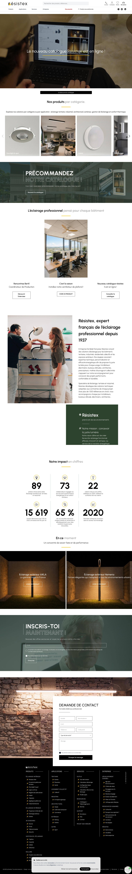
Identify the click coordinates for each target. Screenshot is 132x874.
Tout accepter (85, 869)
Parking (57, 820)
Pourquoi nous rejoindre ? (112, 812)
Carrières (108, 820)
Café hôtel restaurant (61, 809)
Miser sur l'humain (110, 799)
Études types (83, 794)
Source (31, 824)
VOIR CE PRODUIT (66, 294)
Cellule (31, 845)
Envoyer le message (76, 757)
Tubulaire (31, 798)
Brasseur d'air (32, 779)
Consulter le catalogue (110, 295)
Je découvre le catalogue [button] (66, 92)
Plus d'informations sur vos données (38, 656)
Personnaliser (95, 869)
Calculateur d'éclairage (86, 782)
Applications (22, 9)
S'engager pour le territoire (110, 790)
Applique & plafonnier (35, 801)
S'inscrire (31, 661)
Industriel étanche (34, 803)
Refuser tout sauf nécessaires (69, 869)
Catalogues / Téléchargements (85, 803)
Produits (11, 9)
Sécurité (31, 832)
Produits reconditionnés (86, 9)
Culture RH (108, 809)
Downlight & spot (33, 787)
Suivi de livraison (84, 779)
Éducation (57, 782)
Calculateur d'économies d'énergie (87, 791)
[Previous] (2, 136)
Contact (82, 819)
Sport (56, 830)
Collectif (57, 792)
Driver (30, 826)
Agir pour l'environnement (109, 782)
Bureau (56, 779)
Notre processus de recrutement (110, 816)
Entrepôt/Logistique (60, 799)
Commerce (58, 812)
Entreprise (46, 9)
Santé (56, 785)
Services (34, 9)
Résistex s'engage (110, 794)
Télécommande (33, 829)
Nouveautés (68, 9)
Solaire (31, 816)
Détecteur (31, 847)
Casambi (31, 842)
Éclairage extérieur (34, 814)
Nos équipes (108, 822)
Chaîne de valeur (110, 786)
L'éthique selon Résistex (111, 802)
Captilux (31, 839)
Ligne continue (33, 790)
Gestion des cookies (104, 869)
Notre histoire (109, 830)
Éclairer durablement (111, 796)
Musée (56, 807)
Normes (82, 807)
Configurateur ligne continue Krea (85, 786)
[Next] (129, 136)
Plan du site (114, 869)
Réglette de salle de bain (36, 792)
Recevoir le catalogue (35, 192)
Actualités (108, 832)
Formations (83, 814)
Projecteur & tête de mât (36, 811)
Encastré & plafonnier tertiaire (35, 783)
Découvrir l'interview (21, 295)
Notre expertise (109, 835)
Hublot (31, 795)
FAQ (81, 817)
